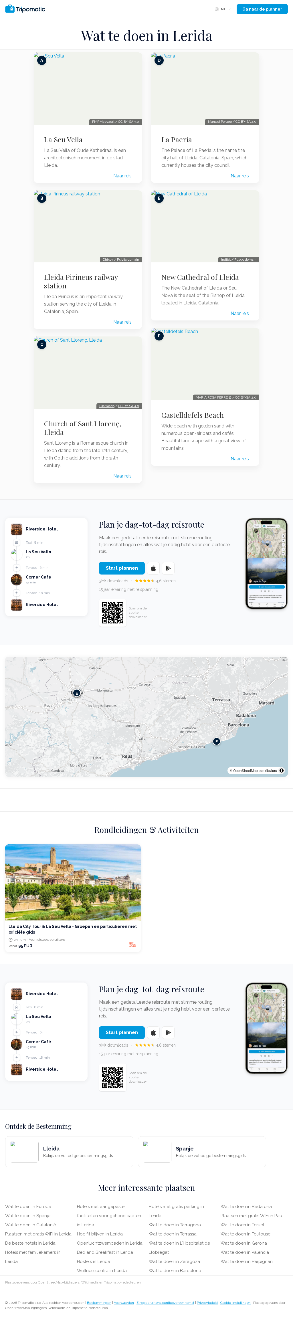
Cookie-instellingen (235, 1303)
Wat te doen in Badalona (246, 1206)
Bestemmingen (99, 1303)
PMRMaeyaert (103, 122)
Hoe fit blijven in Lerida (100, 1234)
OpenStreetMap (245, 770)
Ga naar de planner (262, 9)
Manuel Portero (220, 122)
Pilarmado (106, 406)
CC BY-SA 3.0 (128, 122)
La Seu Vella (63, 139)
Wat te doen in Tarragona (175, 1224)
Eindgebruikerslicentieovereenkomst (165, 1303)
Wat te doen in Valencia (245, 1252)
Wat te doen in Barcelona (175, 1270)
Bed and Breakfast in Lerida (105, 1252)
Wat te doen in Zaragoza (174, 1261)
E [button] (77, 693)
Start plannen (122, 568)
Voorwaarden (124, 1303)
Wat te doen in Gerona (244, 1243)
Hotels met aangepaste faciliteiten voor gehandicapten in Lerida (109, 1215)
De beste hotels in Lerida (30, 1243)
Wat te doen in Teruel (242, 1224)
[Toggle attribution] (281, 770)
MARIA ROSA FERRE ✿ (213, 397)
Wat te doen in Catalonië (30, 1224)
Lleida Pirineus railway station (81, 281)
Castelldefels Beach (192, 415)
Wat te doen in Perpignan (247, 1261)
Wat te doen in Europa (28, 1206)
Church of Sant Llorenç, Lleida (82, 427)
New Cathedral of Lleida (200, 277)
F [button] (216, 741)
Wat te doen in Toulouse (245, 1234)
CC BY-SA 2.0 (245, 397)
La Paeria (176, 139)
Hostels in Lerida (93, 1261)
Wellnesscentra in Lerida (102, 1270)
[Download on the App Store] (153, 568)
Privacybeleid (207, 1303)
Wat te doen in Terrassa (173, 1234)
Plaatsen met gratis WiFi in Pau (251, 1215)
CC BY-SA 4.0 (128, 406)
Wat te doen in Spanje (27, 1215)
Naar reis (122, 176)
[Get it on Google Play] (168, 568)
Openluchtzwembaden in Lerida (109, 1243)
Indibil (226, 260)
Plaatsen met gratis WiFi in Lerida (38, 1234)
